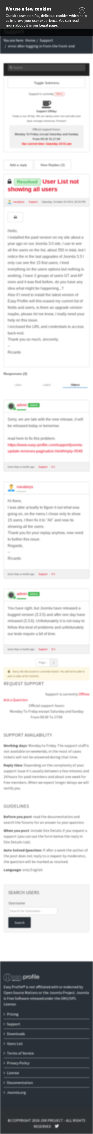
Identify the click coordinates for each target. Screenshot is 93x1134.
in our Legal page (43, 25)
